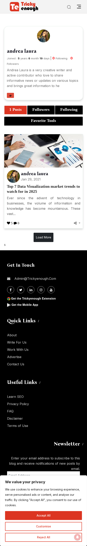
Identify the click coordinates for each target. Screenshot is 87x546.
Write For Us (17, 342)
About (12, 335)
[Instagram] (41, 289)
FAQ (10, 411)
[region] (43, 510)
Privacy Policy (18, 404)
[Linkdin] (30, 289)
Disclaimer (15, 418)
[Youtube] (51, 289)
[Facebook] (10, 289)
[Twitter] (20, 289)
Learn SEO (15, 397)
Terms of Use (17, 426)
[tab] (15, 110)
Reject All (43, 537)
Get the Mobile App (25, 305)
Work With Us (18, 350)
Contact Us (15, 364)
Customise (43, 526)
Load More (43, 237)
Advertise (14, 357)
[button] (10, 95)
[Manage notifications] (77, 537)
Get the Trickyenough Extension (33, 298)
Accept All (44, 515)
